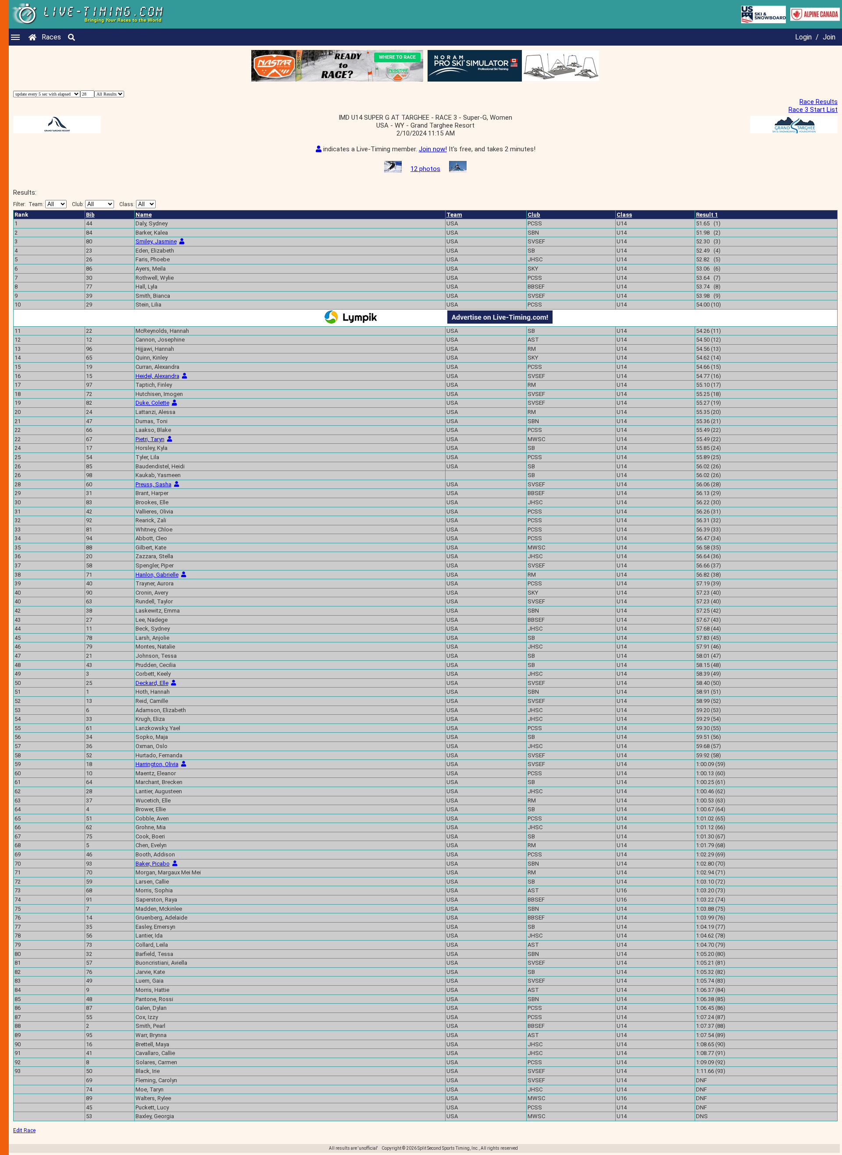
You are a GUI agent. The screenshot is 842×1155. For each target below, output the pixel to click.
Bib (90, 214)
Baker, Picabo (153, 863)
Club (534, 214)
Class (624, 214)
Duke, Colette (152, 402)
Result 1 (707, 214)
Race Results (818, 102)
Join (829, 37)
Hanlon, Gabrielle (157, 574)
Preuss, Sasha (153, 484)
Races (51, 37)
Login (803, 37)
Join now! (433, 149)
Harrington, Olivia (157, 764)
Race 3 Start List (813, 110)
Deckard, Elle (152, 683)
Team (454, 214)
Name (144, 214)
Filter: (28, 204)
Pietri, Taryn (150, 439)
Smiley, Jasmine (156, 241)
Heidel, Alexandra (157, 376)
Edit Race (24, 1130)
